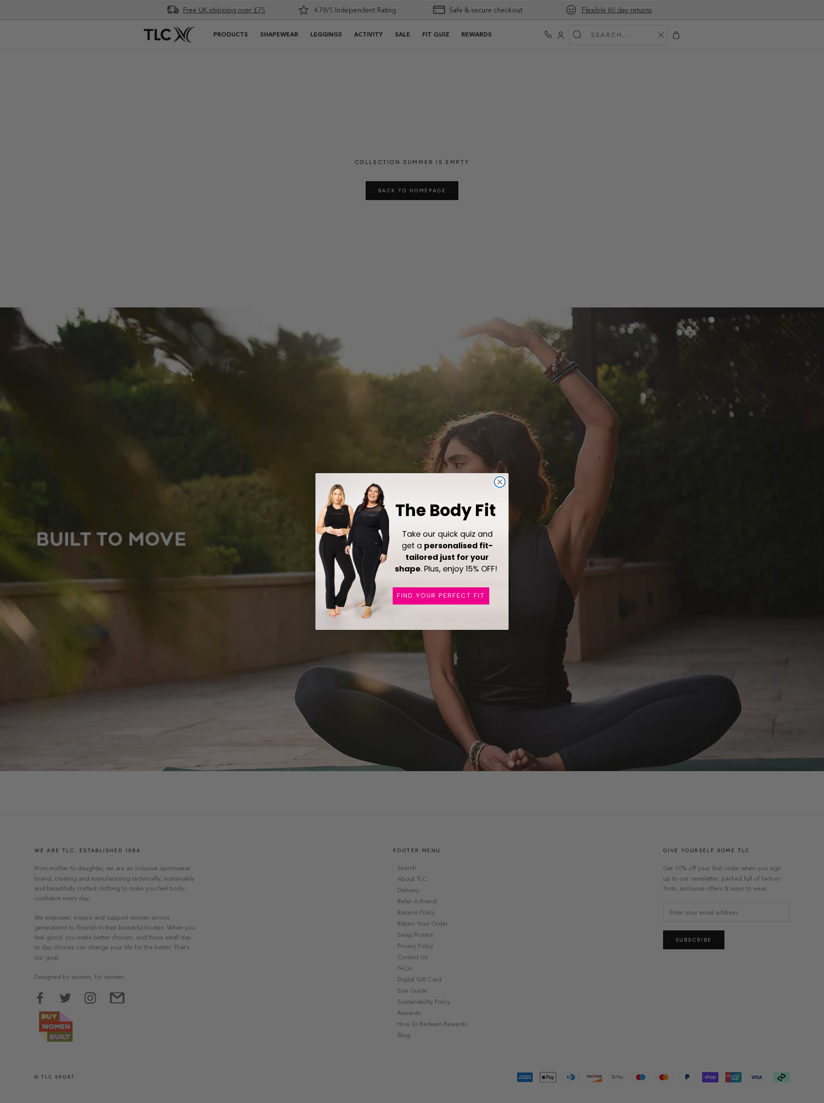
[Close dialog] (499, 482)
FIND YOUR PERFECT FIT (441, 595)
